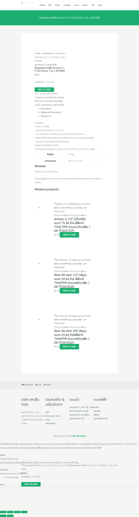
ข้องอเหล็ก (48, 101)
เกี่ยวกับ (57, 5)
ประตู (47, 419)
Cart (93, 5)
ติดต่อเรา (85, 5)
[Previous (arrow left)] (3, 516)
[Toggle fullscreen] (10, 512)
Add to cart (44, 89)
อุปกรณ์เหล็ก (52, 64)
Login (100, 5)
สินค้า (50, 5)
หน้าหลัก (42, 5)
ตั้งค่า (99, 447)
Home (37, 53)
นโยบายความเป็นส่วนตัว (37, 447)
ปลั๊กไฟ (96, 414)
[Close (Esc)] (24, 512)
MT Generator (79, 436)
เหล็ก (47, 412)
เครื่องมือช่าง (50, 423)
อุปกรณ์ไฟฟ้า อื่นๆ (101, 418)
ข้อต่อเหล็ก (58, 101)
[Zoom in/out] (3, 512)
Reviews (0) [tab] (46, 116)
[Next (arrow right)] (10, 516)
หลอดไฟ (97, 411)
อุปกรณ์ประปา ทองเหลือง (80, 414)
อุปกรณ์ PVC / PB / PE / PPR (82, 407)
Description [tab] (46, 108)
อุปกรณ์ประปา (47, 53)
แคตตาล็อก (67, 5)
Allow (2, 455)
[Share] (17, 512)
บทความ (76, 5)
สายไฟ (96, 407)
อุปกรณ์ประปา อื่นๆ (77, 418)
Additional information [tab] (51, 112)
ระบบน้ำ (38, 104)
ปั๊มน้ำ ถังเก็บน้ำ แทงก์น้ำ (79, 411)
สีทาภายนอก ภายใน (52, 416)
